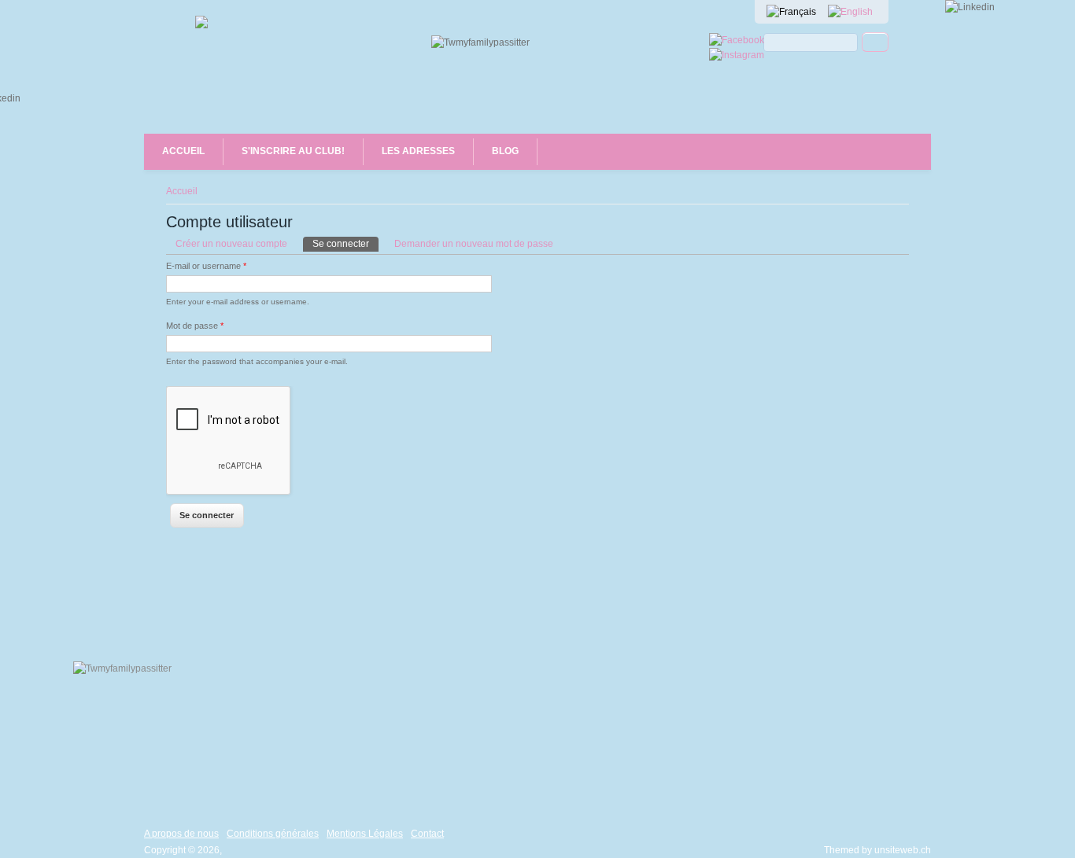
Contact (427, 833)
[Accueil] (201, 25)
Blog (505, 151)
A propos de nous (181, 833)
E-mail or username (206, 266)
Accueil (183, 151)
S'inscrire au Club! (293, 151)
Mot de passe (194, 325)
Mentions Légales (365, 833)
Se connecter (345, 243)
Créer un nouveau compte (231, 243)
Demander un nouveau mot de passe (473, 243)
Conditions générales (273, 833)
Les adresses (418, 151)
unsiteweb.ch (902, 850)
